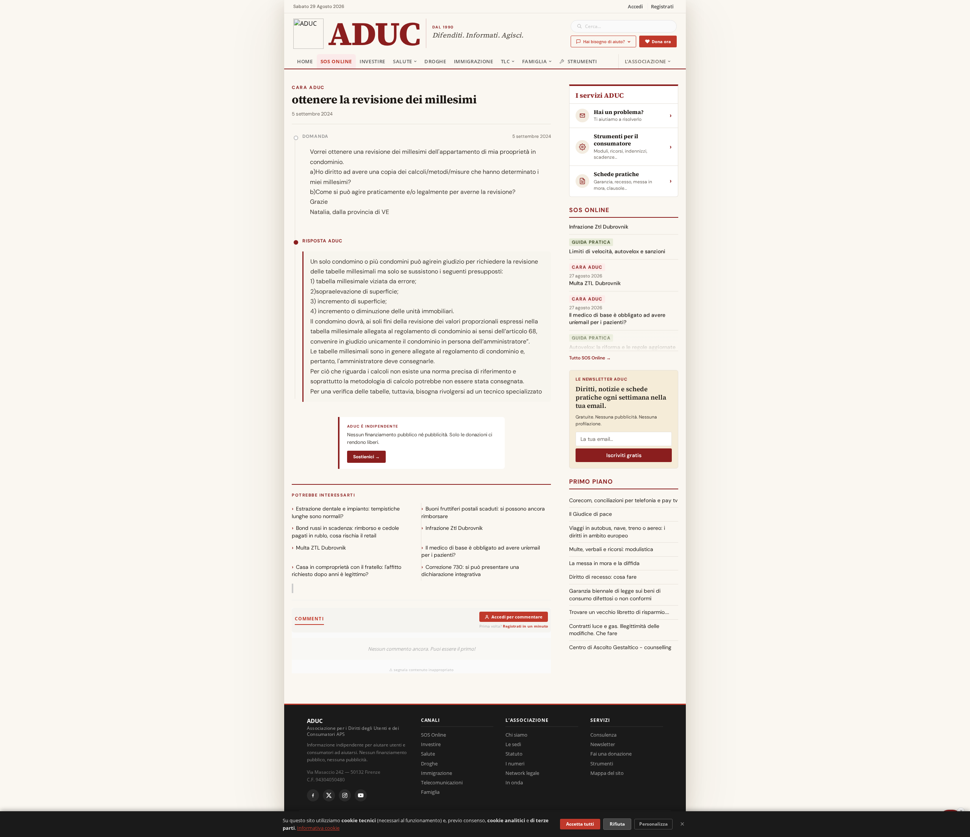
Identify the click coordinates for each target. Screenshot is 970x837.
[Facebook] (313, 795)
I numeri (514, 763)
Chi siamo (516, 734)
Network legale (522, 773)
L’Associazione (645, 61)
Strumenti (582, 61)
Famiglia (534, 61)
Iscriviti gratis (623, 455)
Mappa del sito (607, 773)
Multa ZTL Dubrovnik (321, 547)
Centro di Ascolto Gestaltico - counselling (620, 647)
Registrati (662, 6)
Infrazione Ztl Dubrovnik (454, 528)
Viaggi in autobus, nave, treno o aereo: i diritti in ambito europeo (617, 532)
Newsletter (602, 744)
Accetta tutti (580, 824)
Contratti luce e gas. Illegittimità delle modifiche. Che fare (614, 630)
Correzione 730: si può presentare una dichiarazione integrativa (470, 571)
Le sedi (513, 744)
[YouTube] (361, 795)
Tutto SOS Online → (590, 358)
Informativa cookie (318, 828)
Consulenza (603, 734)
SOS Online (336, 61)
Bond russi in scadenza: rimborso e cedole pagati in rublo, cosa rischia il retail (345, 532)
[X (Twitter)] (329, 795)
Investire (372, 61)
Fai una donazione (611, 753)
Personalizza (653, 824)
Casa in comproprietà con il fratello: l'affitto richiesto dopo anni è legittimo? (346, 571)
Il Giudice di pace (590, 514)
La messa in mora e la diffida (604, 563)
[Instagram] (345, 795)
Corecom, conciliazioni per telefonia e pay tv (623, 500)
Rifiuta (617, 824)
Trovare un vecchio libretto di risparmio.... (619, 612)
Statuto (514, 753)
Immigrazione (473, 61)
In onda (514, 782)
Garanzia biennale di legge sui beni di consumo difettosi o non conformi (614, 594)
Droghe (435, 61)
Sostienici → (366, 457)
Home (305, 61)
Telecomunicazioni (442, 782)
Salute (402, 61)
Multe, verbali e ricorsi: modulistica (611, 549)
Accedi (635, 6)
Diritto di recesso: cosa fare (603, 576)
